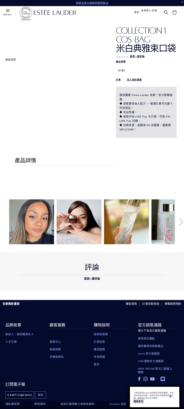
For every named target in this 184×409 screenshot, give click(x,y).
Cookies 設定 (118, 404)
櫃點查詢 (131, 304)
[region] (154, 397)
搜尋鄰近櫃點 (146, 338)
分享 (118, 79)
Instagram (145, 379)
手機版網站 (57, 357)
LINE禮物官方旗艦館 (151, 361)
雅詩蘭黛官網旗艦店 (151, 346)
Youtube (152, 378)
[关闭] (170, 397)
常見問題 (99, 357)
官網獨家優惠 (11, 304)
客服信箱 (55, 349)
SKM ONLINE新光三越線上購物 (155, 368)
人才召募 (11, 342)
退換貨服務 (101, 334)
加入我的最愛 (134, 79)
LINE (163, 379)
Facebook (139, 379)
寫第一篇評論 (137, 56)
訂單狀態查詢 (150, 304)
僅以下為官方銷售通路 (155, 348)
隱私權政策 (13, 404)
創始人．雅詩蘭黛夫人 (19, 334)
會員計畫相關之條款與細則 (78, 404)
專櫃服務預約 (173, 304)
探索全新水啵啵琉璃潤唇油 (92, 3)
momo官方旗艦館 (149, 353)
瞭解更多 (138, 401)
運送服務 (99, 349)
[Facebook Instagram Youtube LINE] (156, 377)
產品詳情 (10, 59)
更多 (97, 364)
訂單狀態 (99, 342)
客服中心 (55, 342)
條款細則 (40, 404)
